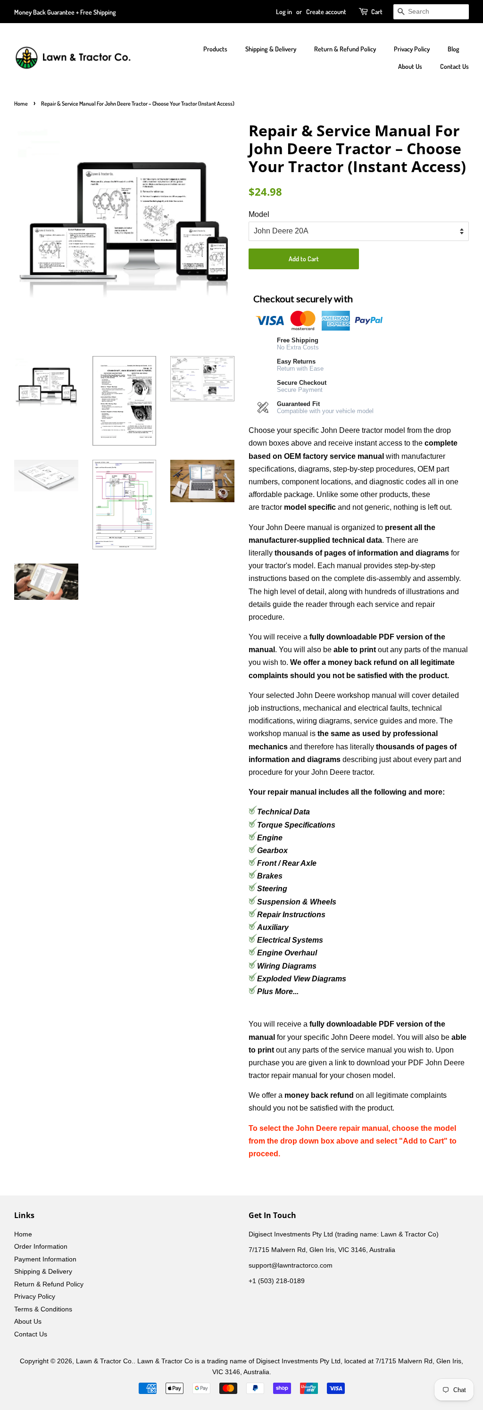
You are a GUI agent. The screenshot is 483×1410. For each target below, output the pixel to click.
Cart (377, 12)
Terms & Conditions (43, 1309)
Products (215, 49)
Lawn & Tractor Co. (104, 1361)
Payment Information (45, 1259)
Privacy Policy (412, 49)
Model (259, 214)
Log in (284, 12)
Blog (453, 49)
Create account (326, 12)
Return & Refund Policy (345, 49)
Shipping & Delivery (270, 49)
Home (21, 103)
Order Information (40, 1246)
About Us (410, 66)
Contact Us (454, 66)
